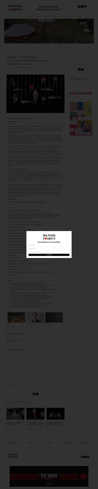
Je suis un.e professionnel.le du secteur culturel (38, 251)
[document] (49, 244)
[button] (70, 232)
